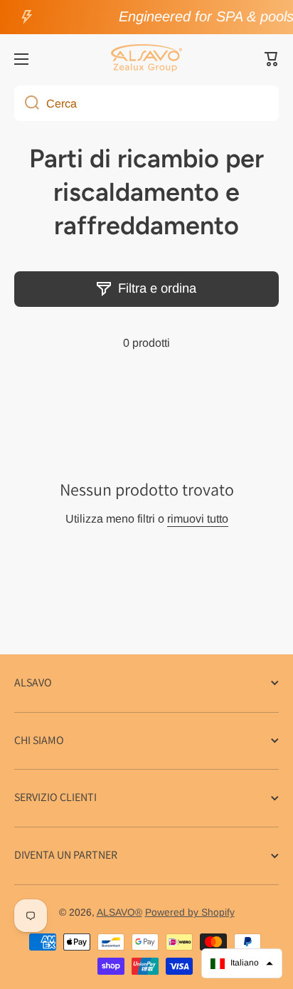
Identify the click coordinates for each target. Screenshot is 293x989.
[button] (272, 59)
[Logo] (146, 59)
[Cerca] (26, 103)
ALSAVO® (119, 912)
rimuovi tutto (197, 518)
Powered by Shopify (190, 912)
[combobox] (146, 103)
